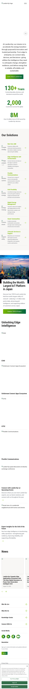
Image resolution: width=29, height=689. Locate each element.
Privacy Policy (5, 663)
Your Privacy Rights (14, 678)
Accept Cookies (14, 686)
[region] (14, 676)
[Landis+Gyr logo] (8, 3)
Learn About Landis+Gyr (14, 76)
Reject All (14, 682)
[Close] (27, 666)
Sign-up (4, 653)
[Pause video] (25, 33)
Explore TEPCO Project (14, 311)
